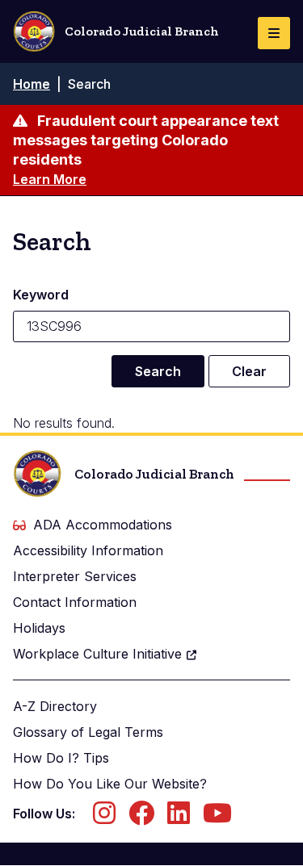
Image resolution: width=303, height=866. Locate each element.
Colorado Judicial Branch (142, 31)
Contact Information (75, 602)
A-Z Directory (55, 706)
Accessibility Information (88, 550)
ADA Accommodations (102, 525)
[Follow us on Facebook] (141, 818)
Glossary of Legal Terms (88, 732)
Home (31, 84)
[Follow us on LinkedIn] (178, 818)
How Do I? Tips (61, 758)
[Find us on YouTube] (217, 818)
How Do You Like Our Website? (110, 784)
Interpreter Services (75, 576)
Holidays (39, 628)
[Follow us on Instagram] (104, 818)
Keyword (41, 295)
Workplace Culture (97, 654)
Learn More (49, 179)
